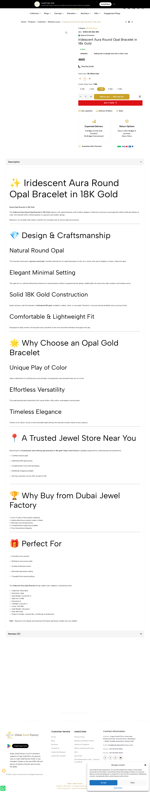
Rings (46, 13)
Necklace (85, 13)
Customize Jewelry (58, 756)
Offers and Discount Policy (84, 748)
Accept (103, 783)
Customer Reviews (58, 752)
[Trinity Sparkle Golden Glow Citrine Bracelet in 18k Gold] (126, 22)
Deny (133, 783)
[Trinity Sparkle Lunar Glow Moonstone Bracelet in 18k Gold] (132, 22)
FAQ (75, 752)
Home (23, 22)
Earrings (58, 13)
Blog (53, 741)
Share (121, 111)
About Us (54, 744)
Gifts (96, 13)
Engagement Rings (112, 13)
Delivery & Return (105, 111)
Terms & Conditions (81, 744)
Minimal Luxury (54, 22)
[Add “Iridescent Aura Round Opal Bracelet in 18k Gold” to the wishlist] (133, 96)
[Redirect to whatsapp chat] (3, 788)
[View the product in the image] (24, 676)
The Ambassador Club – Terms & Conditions (86, 760)
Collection (34, 13)
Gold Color (88, 74)
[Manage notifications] (4, 771)
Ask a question (86, 111)
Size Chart (78, 756)
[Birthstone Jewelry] (129, 22)
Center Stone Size (87, 84)
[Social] (105, 758)
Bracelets (71, 13)
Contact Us (55, 748)
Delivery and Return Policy (84, 741)
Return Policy (127, 136)
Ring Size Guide (88, 66)
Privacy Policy (118, 788)
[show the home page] (26, 735)
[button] (145, 765)
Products (31, 22)
